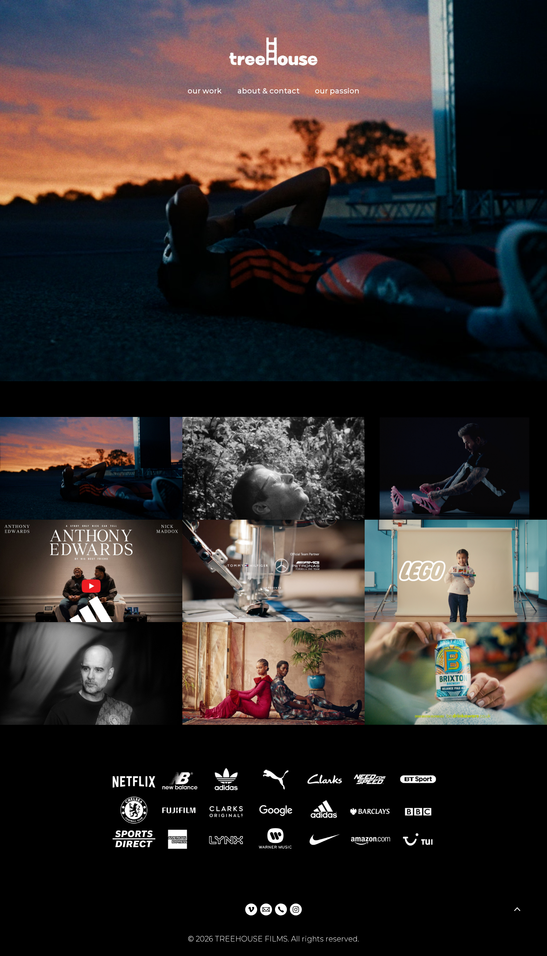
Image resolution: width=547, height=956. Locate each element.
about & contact (268, 90)
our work (205, 90)
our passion (337, 90)
